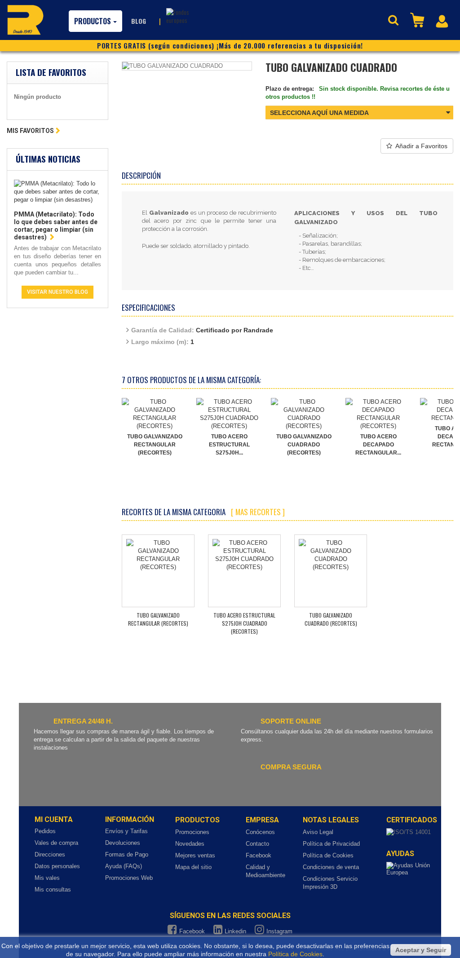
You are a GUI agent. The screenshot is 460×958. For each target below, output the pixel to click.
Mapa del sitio (193, 867)
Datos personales (57, 866)
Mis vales (47, 877)
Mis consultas (53, 889)
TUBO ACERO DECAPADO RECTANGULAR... (378, 444)
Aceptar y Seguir (420, 950)
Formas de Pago (126, 854)
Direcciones (50, 854)
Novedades (189, 843)
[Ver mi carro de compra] (418, 19)
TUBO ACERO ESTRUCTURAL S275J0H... (229, 444)
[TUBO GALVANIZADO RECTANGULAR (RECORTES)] (154, 414)
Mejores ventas (195, 855)
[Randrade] (25, 20)
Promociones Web (129, 877)
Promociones (192, 832)
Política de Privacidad (331, 843)
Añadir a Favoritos (421, 146)
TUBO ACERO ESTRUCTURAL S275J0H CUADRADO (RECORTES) (244, 623)
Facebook (258, 855)
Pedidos (45, 831)
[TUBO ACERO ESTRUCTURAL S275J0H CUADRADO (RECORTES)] (229, 414)
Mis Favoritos (30, 130)
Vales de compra (56, 842)
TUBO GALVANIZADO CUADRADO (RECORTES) (304, 444)
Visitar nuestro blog (57, 292)
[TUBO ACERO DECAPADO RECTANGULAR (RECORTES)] (378, 414)
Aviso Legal (318, 832)
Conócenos (260, 832)
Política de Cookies (328, 855)
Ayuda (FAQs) (123, 866)
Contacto (257, 843)
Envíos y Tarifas (126, 831)
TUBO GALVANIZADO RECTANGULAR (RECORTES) (154, 444)
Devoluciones (122, 842)
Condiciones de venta (331, 867)
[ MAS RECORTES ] (258, 511)
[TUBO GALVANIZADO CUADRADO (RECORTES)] (303, 414)
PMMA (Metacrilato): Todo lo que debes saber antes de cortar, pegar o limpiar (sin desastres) (55, 226)
